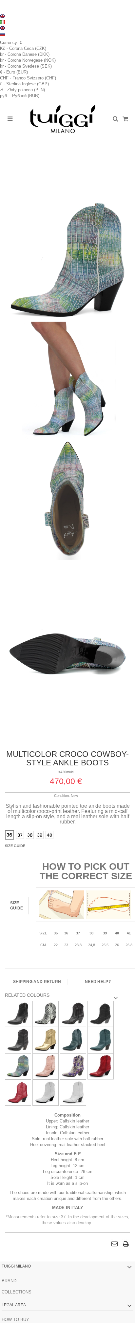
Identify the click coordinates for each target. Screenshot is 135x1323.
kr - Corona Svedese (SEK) (26, 66)
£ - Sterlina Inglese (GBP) (24, 83)
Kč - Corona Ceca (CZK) (23, 48)
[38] (29, 835)
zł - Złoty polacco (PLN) (22, 89)
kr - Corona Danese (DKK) (24, 54)
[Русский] (2, 33)
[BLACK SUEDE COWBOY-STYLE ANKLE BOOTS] (100, 1013)
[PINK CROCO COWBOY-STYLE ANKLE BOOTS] (45, 1065)
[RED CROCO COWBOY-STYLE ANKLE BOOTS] (18, 1092)
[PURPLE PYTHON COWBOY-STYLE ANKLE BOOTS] (73, 1065)
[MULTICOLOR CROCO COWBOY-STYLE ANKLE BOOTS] (67, 262)
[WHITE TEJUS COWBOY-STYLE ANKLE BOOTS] (73, 1092)
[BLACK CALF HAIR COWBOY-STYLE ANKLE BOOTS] (18, 1013)
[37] (20, 835)
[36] (9, 835)
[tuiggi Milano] (62, 119)
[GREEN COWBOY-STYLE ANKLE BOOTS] (73, 1039)
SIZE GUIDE (16, 905)
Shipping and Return (37, 981)
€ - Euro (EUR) (14, 72)
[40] (49, 835)
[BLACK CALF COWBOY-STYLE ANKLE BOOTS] (73, 1013)
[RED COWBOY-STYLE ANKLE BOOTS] (100, 1065)
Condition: (62, 796)
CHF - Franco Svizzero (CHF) (28, 77)
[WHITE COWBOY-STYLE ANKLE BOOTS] (45, 1092)
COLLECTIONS (16, 1292)
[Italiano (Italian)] (2, 21)
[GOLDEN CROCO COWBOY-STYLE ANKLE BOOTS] (45, 1039)
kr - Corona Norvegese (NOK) (28, 60)
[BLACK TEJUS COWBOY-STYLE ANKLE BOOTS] (18, 1039)
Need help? (98, 981)
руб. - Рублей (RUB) (19, 95)
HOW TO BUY (15, 1319)
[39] (39, 835)
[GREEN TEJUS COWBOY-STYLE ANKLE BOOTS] (100, 1039)
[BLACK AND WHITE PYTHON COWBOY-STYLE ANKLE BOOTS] (45, 1013)
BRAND (9, 1280)
